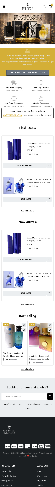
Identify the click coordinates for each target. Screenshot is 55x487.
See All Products (27, 211)
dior (21, 404)
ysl (14, 404)
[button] (25, 165)
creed (46, 404)
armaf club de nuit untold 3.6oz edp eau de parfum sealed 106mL (39, 359)
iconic (27, 408)
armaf (6, 404)
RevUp (34, 456)
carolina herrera (33, 404)
